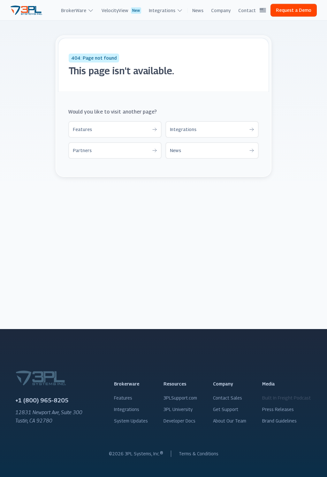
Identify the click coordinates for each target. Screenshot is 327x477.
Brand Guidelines (279, 420)
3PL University (178, 409)
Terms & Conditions (198, 453)
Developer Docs (179, 420)
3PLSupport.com (180, 397)
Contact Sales (227, 397)
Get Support (225, 409)
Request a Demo (293, 10)
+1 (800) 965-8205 (41, 400)
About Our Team (229, 420)
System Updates (131, 420)
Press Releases (278, 409)
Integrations (126, 409)
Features (123, 397)
